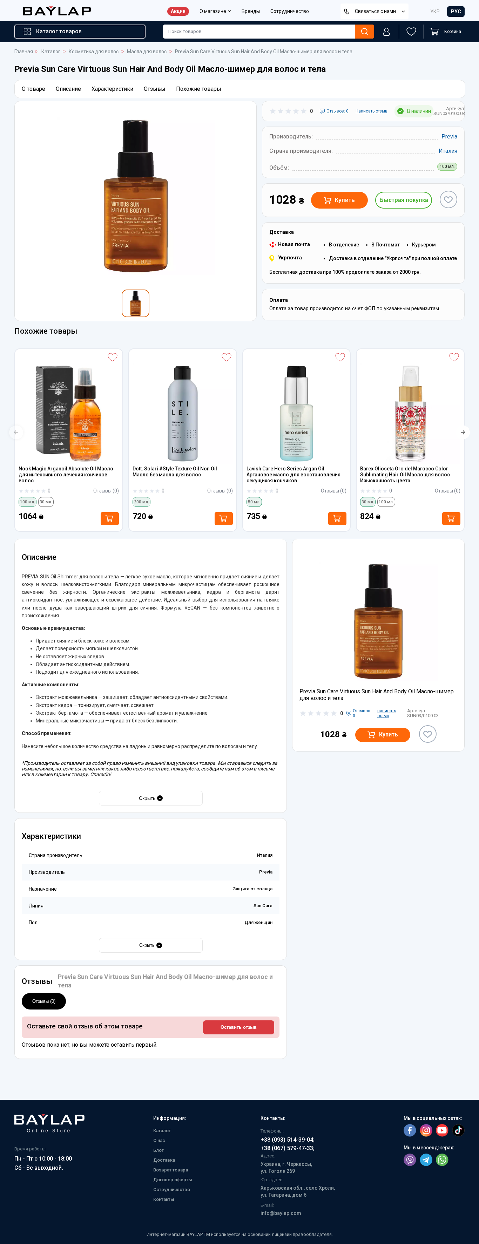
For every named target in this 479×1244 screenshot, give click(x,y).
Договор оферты (172, 1179)
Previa (449, 136)
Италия (448, 151)
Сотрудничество (289, 11)
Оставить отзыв (239, 1027)
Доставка (164, 1160)
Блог (158, 1150)
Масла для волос (147, 51)
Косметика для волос (94, 51)
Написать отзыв (371, 111)
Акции (178, 11)
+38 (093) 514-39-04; (288, 1139)
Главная (23, 51)
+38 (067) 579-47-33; (288, 1148)
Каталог (50, 51)
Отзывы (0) (43, 1001)
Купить (345, 200)
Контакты (163, 1199)
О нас (159, 1140)
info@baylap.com (281, 1213)
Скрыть (150, 798)
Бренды (251, 11)
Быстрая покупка (403, 200)
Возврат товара (170, 1169)
